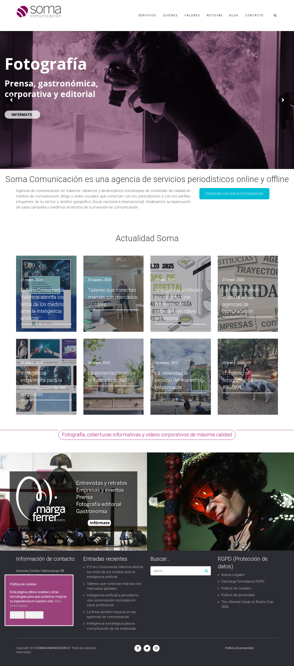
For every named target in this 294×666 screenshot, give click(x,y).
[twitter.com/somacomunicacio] (147, 648)
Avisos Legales (233, 575)
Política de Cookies (236, 588)
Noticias (215, 15)
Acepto (17, 615)
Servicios (147, 15)
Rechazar (34, 615)
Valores (192, 15)
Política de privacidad (237, 595)
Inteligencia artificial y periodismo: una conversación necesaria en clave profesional (113, 600)
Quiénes (170, 15)
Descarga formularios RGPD (242, 581)
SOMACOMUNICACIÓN (52, 648)
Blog (233, 15)
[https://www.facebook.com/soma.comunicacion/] (137, 648)
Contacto (254, 15)
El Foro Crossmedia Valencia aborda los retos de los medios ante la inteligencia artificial (115, 572)
